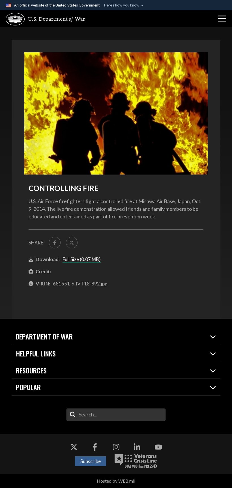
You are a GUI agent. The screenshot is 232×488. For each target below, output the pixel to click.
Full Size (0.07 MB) (82, 259)
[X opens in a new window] (74, 447)
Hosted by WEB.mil (116, 480)
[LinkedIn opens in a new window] (137, 447)
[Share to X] (72, 242)
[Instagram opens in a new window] (116, 447)
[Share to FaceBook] (55, 242)
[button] (222, 19)
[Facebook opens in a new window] (95, 447)
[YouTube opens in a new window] (158, 447)
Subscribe (90, 461)
